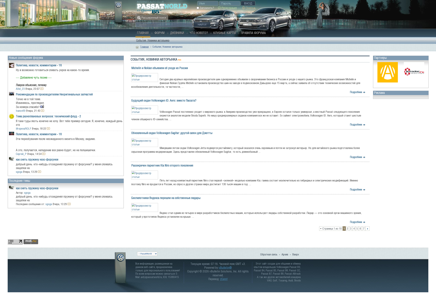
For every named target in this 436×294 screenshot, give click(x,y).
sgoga (19, 171)
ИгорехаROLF (23, 128)
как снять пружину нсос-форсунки (37, 159)
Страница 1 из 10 (332, 228)
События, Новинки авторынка (152, 40)
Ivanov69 (20, 110)
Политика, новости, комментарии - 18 (39, 65)
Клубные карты (224, 33)
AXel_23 (20, 88)
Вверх (295, 254)
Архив (285, 254)
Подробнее (356, 92)
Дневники (177, 33)
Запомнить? (206, 7)
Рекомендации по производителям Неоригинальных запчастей (54, 94)
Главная (143, 33)
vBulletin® (225, 267)
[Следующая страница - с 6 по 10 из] (367, 228)
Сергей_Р (21, 154)
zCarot (224, 279)
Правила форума (253, 33)
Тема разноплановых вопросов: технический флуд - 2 (48, 116)
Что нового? (199, 33)
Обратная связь (268, 254)
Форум (159, 33)
